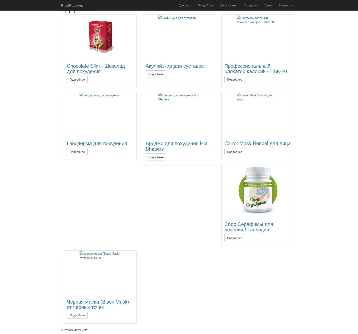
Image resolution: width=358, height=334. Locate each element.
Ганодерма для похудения (97, 143)
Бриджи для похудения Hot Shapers (177, 145)
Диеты (269, 5)
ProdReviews (72, 5)
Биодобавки (206, 5)
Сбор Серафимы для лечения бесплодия (248, 226)
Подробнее (77, 79)
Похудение (250, 5)
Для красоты (228, 5)
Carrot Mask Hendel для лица (257, 143)
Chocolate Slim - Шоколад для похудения (96, 68)
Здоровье (185, 5)
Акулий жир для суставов (175, 65)
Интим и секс (288, 5)
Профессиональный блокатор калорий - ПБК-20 (255, 68)
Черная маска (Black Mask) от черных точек (98, 304)
